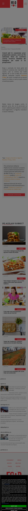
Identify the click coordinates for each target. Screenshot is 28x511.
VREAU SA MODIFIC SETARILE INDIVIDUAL (13, 508)
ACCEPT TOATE (14, 506)
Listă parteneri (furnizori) (5, 503)
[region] (14, 493)
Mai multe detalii (7, 484)
